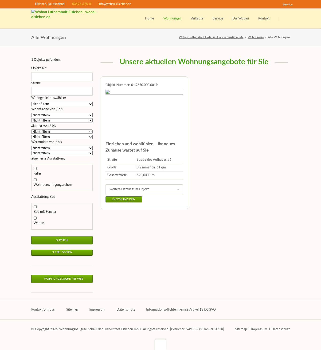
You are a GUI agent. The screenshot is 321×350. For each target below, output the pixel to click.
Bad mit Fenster (45, 211)
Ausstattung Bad (43, 196)
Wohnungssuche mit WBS (63, 278)
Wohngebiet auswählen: (48, 98)
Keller (37, 173)
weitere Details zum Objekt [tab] (129, 189)
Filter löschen (62, 252)
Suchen (284, 18)
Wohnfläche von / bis (47, 109)
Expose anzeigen (123, 199)
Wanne (39, 223)
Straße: (36, 83)
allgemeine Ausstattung (48, 158)
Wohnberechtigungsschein (53, 184)
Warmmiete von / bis (46, 142)
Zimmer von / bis (43, 125)
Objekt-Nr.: (39, 68)
